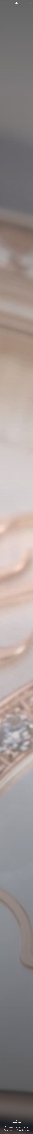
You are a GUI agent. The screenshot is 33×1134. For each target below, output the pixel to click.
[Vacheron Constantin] (16, 3)
